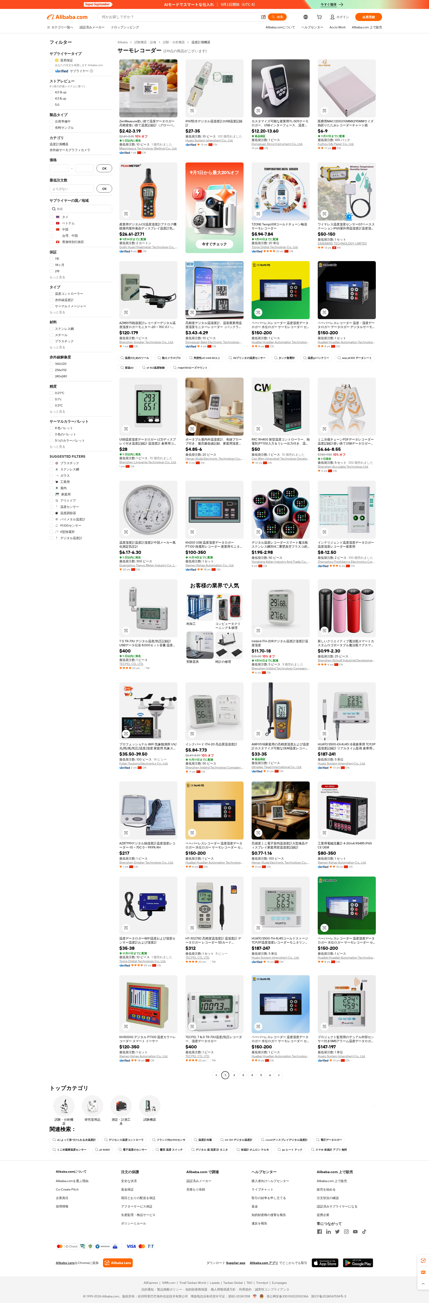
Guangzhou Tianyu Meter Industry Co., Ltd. (148, 565)
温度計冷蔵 (205, 1139)
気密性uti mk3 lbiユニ (207, 358)
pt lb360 (104, 1149)
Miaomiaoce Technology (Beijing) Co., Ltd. (148, 148)
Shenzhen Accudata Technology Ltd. (343, 466)
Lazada (214, 1282)
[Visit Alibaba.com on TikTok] (364, 1231)
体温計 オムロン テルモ (255, 1149)
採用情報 (62, 1206)
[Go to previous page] (216, 1075)
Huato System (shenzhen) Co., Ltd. (209, 140)
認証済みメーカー (198, 1181)
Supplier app (235, 1263)
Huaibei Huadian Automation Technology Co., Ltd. (281, 342)
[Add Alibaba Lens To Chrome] (118, 1262)
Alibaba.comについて (71, 1171)
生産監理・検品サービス (138, 1215)
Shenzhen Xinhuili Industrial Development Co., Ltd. (347, 660)
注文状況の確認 (328, 1198)
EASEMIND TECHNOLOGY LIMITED (342, 243)
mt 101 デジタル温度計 (238, 1139)
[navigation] (81, 559)
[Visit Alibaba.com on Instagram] (346, 1231)
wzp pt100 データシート (357, 358)
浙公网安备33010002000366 (287, 1296)
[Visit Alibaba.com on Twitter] (337, 1231)
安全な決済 (129, 1181)
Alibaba (123, 42)
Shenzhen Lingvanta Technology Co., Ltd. (147, 462)
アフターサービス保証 (136, 1206)
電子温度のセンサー (135, 1149)
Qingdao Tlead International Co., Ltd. (277, 767)
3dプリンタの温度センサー (249, 358)
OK (104, 168)
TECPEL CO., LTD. (131, 664)
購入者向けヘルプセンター (270, 1181)
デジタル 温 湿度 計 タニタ (212, 1149)
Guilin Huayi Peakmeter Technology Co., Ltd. (148, 247)
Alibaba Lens (65, 1263)
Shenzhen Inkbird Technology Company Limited (281, 668)
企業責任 (62, 1198)
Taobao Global (233, 1282)
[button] (263, 17)
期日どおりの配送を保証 (138, 1198)
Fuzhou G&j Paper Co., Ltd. (336, 144)
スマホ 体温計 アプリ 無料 (331, 1149)
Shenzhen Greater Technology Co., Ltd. (146, 342)
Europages (279, 1282)
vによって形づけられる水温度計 (76, 1139)
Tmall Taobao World (192, 1282)
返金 (255, 1206)
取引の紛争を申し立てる (269, 1198)
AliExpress (151, 1282)
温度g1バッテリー (318, 358)
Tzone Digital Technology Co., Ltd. (275, 247)
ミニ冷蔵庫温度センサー (71, 1149)
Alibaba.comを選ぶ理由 (72, 1181)
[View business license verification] (255, 1296)
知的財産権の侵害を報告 (269, 1215)
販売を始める (326, 1189)
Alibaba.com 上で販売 (332, 1181)
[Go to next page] (279, 1075)
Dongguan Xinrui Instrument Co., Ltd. (277, 144)
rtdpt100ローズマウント (193, 367)
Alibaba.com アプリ (264, 1263)
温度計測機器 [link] (200, 42)
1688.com (168, 1282)
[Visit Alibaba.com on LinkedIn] (328, 1231)
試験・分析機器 (174, 42)
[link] (423, 1260)
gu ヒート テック (292, 1149)
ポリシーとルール (133, 1223)
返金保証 (127, 1189)
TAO (249, 1282)
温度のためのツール (137, 358)
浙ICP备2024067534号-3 (328, 1296)
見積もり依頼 (195, 1189)
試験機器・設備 (145, 42)
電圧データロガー (331, 1139)
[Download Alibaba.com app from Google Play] (358, 1262)
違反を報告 (259, 1223)
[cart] (320, 17)
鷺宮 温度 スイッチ (171, 1149)
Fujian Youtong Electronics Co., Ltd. (143, 763)
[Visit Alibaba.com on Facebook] (319, 1231)
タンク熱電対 (287, 358)
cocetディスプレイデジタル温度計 (286, 1139)
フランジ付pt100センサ (171, 1139)
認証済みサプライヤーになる (337, 1206)
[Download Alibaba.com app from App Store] (325, 1262)
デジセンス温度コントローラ (126, 1139)
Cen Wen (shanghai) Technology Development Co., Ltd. (281, 458)
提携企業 (323, 1215)
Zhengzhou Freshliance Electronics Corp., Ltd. (347, 561)
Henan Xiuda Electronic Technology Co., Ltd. (214, 458)
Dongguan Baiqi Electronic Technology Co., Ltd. (214, 342)
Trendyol (262, 1282)
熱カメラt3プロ (171, 358)
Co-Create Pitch (67, 1189)
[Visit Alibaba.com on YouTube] (355, 1231)
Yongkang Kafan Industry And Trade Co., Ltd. (281, 561)
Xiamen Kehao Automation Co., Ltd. (209, 565)
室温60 (129, 367)
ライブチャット (262, 1189)
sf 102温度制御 (156, 367)
